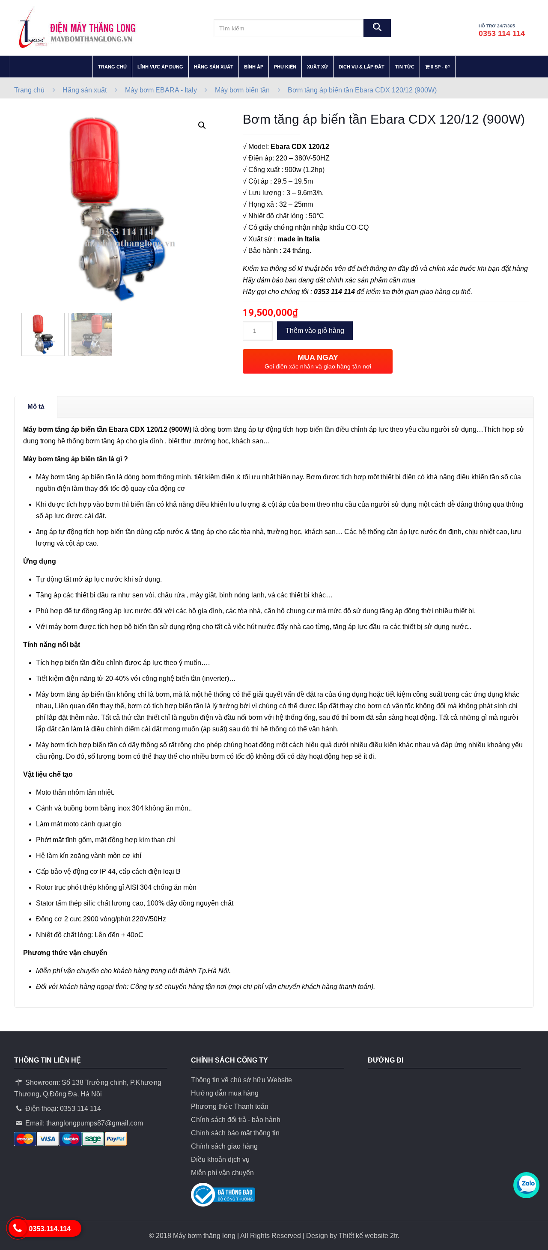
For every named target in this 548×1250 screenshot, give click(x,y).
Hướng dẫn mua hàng (225, 1093)
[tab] (36, 406)
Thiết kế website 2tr (368, 1235)
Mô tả (35, 406)
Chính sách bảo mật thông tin (235, 1133)
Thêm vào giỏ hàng (315, 330)
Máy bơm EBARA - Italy (161, 90)
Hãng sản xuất (85, 90)
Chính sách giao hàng (224, 1146)
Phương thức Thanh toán (229, 1106)
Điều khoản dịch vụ (220, 1159)
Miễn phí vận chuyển (222, 1172)
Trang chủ (29, 90)
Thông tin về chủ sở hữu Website (241, 1080)
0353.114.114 (50, 1229)
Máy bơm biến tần (242, 90)
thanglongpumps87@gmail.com (94, 1123)
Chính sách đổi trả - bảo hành (235, 1119)
